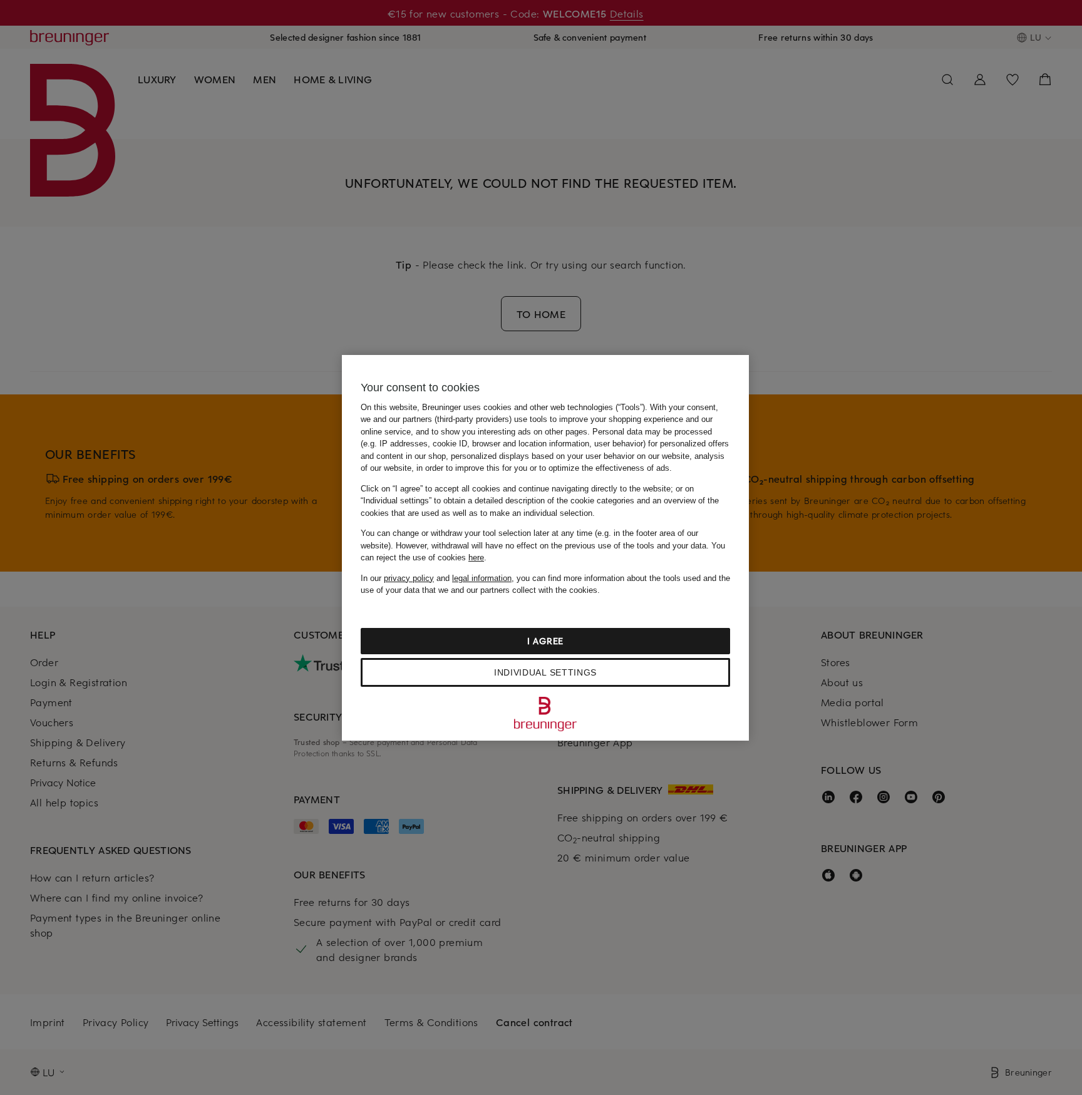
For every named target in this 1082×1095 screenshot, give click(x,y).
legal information (482, 578)
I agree (545, 641)
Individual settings (545, 672)
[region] (545, 548)
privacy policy (409, 578)
